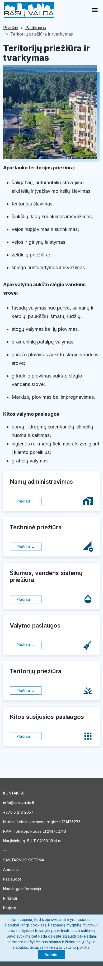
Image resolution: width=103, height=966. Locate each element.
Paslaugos (35, 27)
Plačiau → (25, 501)
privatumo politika (74, 947)
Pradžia (10, 27)
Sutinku (52, 954)
